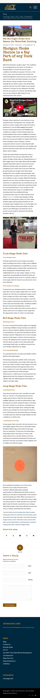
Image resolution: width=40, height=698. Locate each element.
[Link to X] (32, 695)
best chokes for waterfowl (15, 515)
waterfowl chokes (25, 522)
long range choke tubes (16, 517)
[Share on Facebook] (6, 535)
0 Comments (18, 45)
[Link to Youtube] (35, 695)
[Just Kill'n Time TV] (16, 7)
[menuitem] (29, 7)
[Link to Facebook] (29, 695)
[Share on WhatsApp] (26, 535)
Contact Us (7, 644)
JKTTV (5, 650)
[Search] (29, 7)
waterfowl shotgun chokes (22, 524)
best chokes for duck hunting (14, 512)
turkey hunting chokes (13, 522)
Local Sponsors (8, 655)
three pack (10, 197)
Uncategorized (28, 45)
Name (30, 566)
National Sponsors (9, 661)
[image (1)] (17, 31)
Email (30, 573)
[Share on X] (13, 535)
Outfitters (6, 664)
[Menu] (34, 7)
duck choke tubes (28, 515)
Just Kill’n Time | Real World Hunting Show (17, 653)
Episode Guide (8, 647)
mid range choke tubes (30, 517)
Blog (5, 14)
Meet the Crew (8, 658)
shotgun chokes (7, 519)
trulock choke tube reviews (19, 519)
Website (30, 579)
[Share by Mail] (33, 535)
